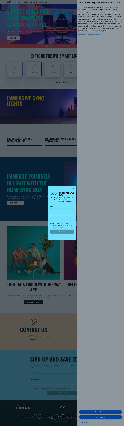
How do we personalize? (61, 226)
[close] (74, 189)
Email (51, 214)
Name (51, 206)
